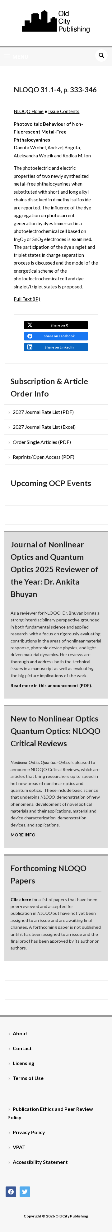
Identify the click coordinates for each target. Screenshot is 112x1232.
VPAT (19, 1147)
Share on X (59, 325)
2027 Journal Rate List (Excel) (44, 427)
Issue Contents (63, 111)
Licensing (23, 1063)
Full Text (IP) (27, 299)
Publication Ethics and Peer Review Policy (50, 1113)
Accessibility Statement (40, 1162)
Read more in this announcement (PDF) (51, 685)
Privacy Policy (29, 1132)
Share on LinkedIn (59, 347)
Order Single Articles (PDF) (42, 442)
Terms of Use (28, 1078)
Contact (22, 1048)
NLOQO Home (29, 111)
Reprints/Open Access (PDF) (43, 457)
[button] (16, 57)
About (20, 1033)
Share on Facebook (59, 336)
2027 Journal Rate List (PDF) (43, 412)
